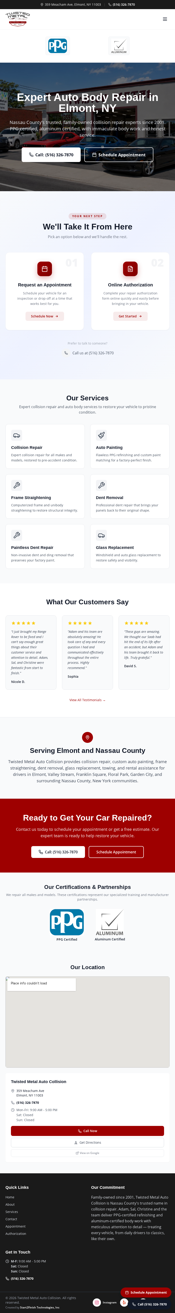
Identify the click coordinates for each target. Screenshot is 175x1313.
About (10, 1204)
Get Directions (90, 1142)
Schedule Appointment (122, 154)
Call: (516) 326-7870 (54, 154)
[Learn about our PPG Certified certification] (57, 45)
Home (9, 1197)
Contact (11, 1219)
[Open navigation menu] (165, 19)
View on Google (89, 1153)
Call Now (90, 1131)
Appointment (15, 1226)
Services (11, 1212)
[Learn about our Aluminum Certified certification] (119, 45)
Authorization (15, 1233)
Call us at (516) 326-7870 (93, 352)
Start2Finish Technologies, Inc (39, 1307)
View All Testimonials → (87, 700)
